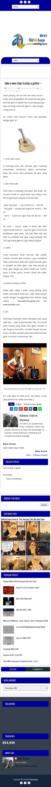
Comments (38, 669)
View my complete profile (26, 766)
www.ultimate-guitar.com (29, 301)
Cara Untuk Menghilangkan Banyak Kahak (30, 626)
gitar (40, 88)
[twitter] (21, 2)
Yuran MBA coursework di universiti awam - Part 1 (20, 661)
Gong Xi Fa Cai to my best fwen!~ (27, 587)
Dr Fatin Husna (25, 18)
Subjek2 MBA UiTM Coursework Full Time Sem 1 (20, 581)
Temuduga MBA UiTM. (11, 648)
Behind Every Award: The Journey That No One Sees (23, 519)
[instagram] (29, 2)
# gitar (18, 404)
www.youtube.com (11, 304)
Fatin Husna (23, 758)
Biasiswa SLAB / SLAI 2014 (12, 655)
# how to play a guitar (33, 404)
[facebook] (25, 2)
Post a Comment (14, 478)
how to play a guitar (13, 91)
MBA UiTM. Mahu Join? (24, 598)
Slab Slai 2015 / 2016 (23, 609)
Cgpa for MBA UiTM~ (23, 637)
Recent (13, 669)
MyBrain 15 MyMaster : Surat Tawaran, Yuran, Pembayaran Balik (25, 620)
